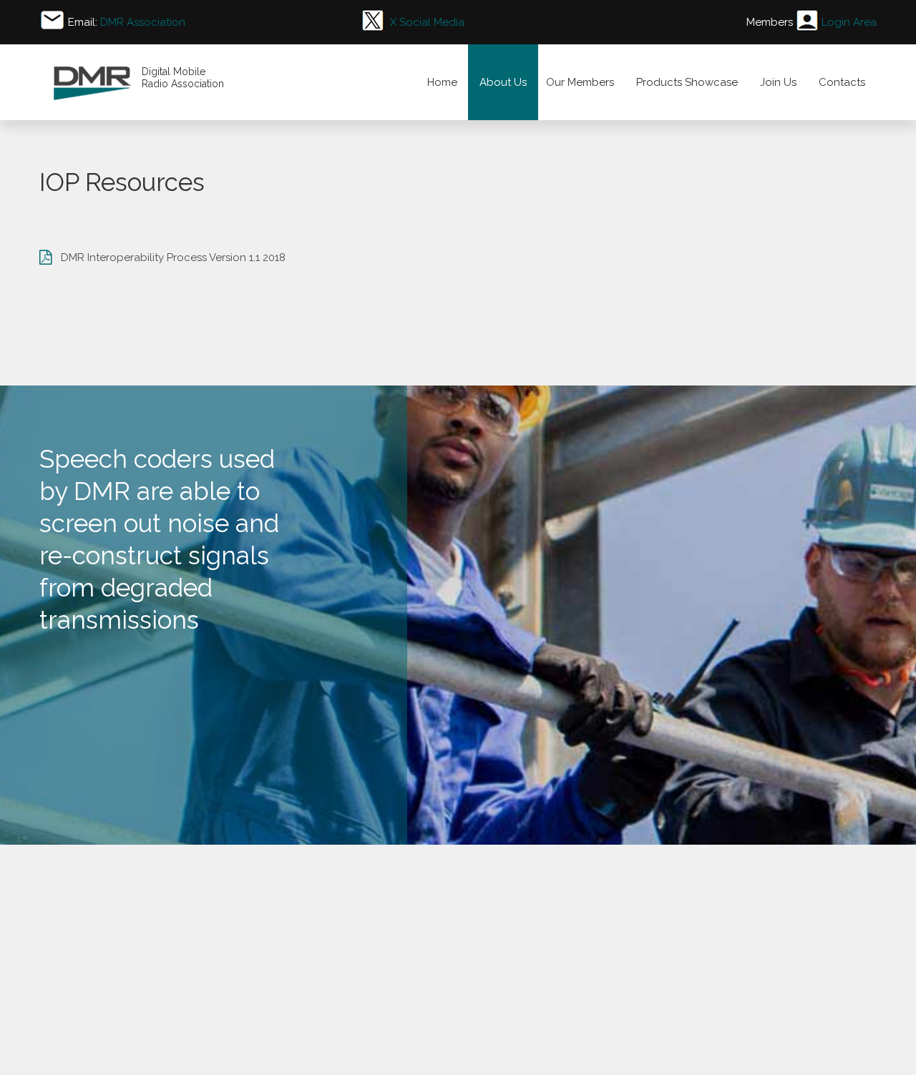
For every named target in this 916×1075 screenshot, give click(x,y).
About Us (503, 82)
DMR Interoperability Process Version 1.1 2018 (173, 257)
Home (442, 82)
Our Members (580, 82)
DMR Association (142, 22)
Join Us (778, 82)
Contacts (842, 82)
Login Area (849, 22)
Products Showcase (687, 82)
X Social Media (427, 22)
